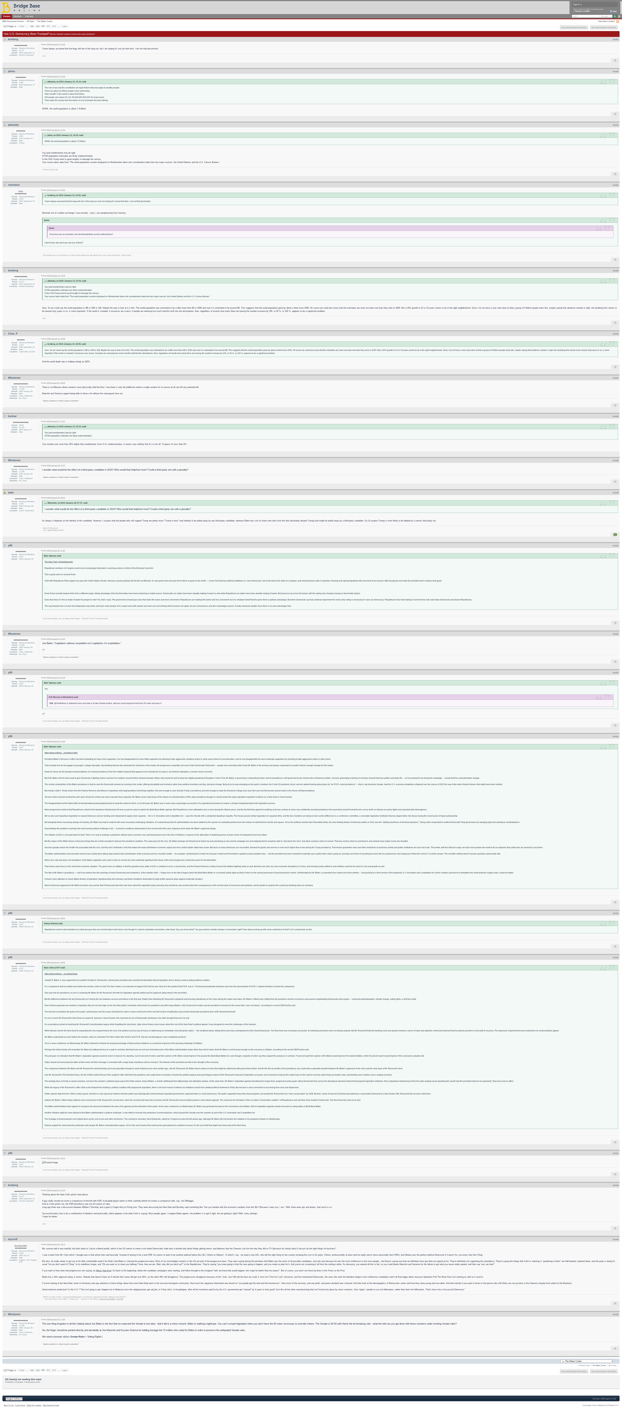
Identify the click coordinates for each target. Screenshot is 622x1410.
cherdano (14, 185)
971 (48, 26)
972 (54, 26)
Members (18, 16)
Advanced (619, 16)
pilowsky (13, 124)
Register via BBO (582, 11)
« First (21, 26)
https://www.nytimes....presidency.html (61, 753)
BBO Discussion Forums (13, 21)
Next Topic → (613, 1365)
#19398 (616, 1185)
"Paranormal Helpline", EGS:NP (111, 1299)
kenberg (13, 39)
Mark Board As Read (51, 1405)
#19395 (616, 913)
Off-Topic (30, 21)
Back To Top (9, 1405)
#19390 (616, 493)
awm (11, 492)
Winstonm (14, 377)
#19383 (616, 125)
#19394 (616, 736)
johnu (11, 71)
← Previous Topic (583, 1365)
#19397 (616, 1153)
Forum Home (20, 1405)
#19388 (616, 416)
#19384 (616, 185)
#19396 (616, 958)
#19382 (616, 71)
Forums (6, 16)
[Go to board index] (22, 7)
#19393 (616, 673)
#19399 (616, 1239)
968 (32, 26)
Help (614, 11)
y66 (10, 545)
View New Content (606, 21)
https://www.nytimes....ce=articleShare (61, 974)
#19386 (616, 334)
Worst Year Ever (103, 1270)
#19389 (616, 461)
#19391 (616, 546)
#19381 (616, 39)
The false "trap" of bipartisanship (59, 562)
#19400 (616, 1314)
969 (38, 26)
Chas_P (13, 333)
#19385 (616, 271)
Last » (65, 26)
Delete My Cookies (34, 1405)
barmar (12, 416)
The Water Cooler (45, 21)
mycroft (12, 1239)
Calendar (29, 16)
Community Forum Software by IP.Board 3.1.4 (600, 1405)
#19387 (616, 378)
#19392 (616, 634)
